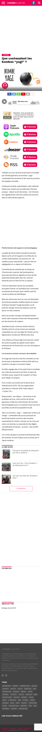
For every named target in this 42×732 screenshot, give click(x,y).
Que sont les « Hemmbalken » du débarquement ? (25, 464)
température (13, 706)
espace (13, 689)
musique (5, 703)
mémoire (24, 706)
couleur (14, 694)
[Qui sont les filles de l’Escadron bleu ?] (6, 479)
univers (24, 697)
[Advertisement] (21, 28)
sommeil (5, 694)
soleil (31, 697)
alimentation (25, 686)
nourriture (7, 691)
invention (27, 689)
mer (19, 700)
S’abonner (31, 126)
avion (30, 691)
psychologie (7, 697)
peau (17, 703)
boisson (29, 694)
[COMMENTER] (32, 93)
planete (5, 689)
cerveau (16, 691)
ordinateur (23, 708)
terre (32, 700)
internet (6, 708)
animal (23, 691)
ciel (35, 706)
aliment (14, 708)
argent (24, 703)
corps (20, 689)
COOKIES (20, 728)
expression (7, 686)
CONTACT (13, 728)
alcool (21, 694)
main (12, 703)
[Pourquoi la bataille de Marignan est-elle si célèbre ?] (6, 454)
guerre (15, 686)
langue (34, 686)
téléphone (33, 703)
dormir (25, 700)
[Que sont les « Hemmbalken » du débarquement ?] (6, 466)
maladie (16, 697)
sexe (35, 694)
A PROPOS (5, 728)
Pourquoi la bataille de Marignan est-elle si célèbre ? (26, 452)
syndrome (12, 700)
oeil (30, 706)
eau (34, 689)
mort (4, 700)
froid (5, 706)
